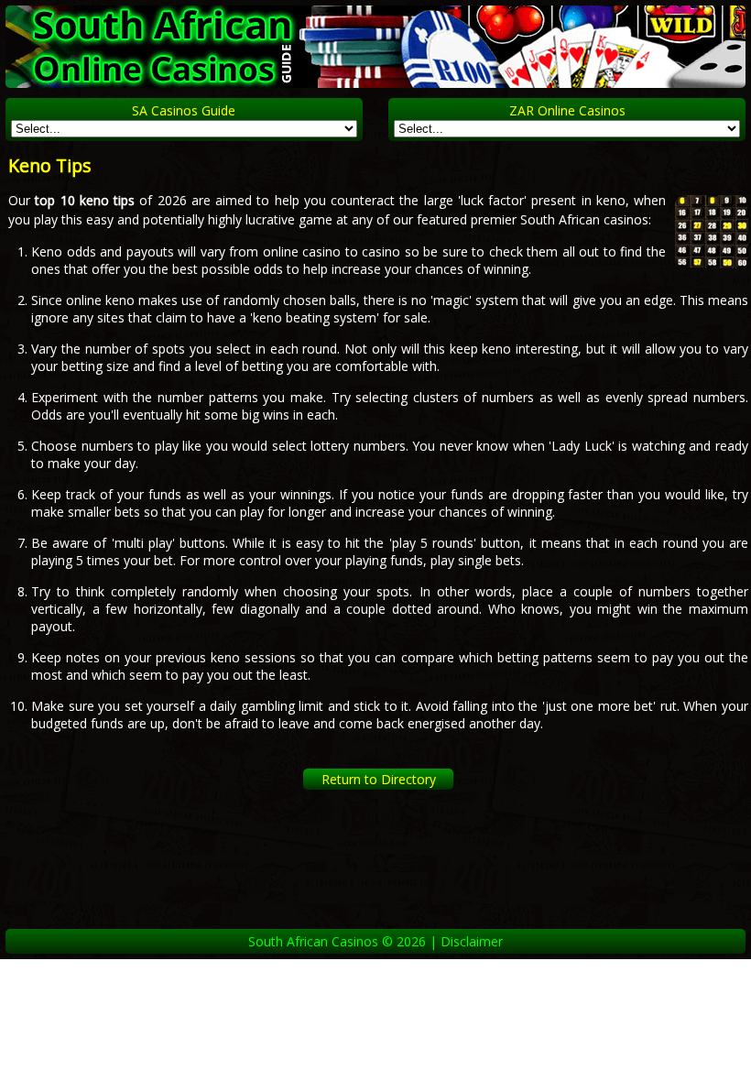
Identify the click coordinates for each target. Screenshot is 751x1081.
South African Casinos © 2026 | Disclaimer (375, 941)
